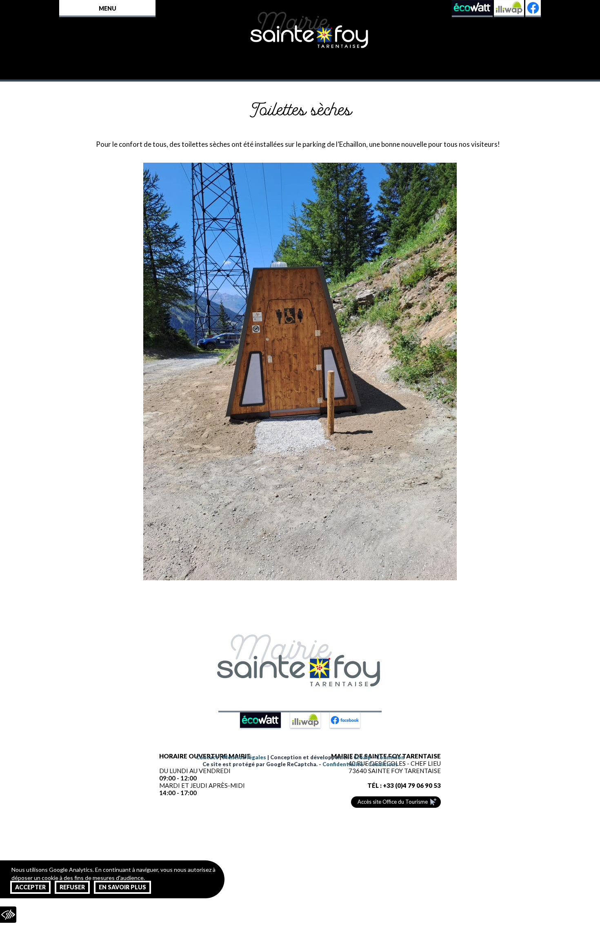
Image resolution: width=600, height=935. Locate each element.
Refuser (72, 887)
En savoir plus (122, 887)
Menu (107, 8)
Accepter (30, 887)
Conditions (383, 764)
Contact (207, 757)
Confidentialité (342, 764)
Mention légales (244, 757)
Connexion (390, 757)
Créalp (362, 757)
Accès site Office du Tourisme (393, 801)
